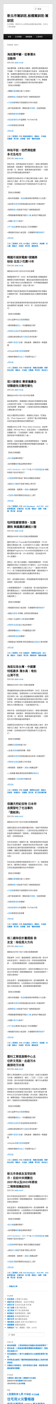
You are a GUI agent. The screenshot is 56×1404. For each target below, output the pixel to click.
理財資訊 (10, 1321)
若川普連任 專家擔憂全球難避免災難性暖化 (22, 383)
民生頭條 (32, 1378)
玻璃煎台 (35, 773)
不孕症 (27, 1394)
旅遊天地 (10, 1302)
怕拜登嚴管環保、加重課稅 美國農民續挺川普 (22, 524)
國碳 (16, 1378)
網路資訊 (10, 1316)
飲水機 (11, 458)
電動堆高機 (16, 113)
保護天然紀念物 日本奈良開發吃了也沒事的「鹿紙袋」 (22, 808)
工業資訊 (39, 36)
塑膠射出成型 (13, 331)
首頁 (9, 36)
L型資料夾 (12, 1394)
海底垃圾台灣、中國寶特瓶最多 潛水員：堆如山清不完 (22, 670)
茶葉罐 (32, 108)
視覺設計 (10, 1327)
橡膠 (17, 463)
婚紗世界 (10, 1319)
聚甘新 (11, 131)
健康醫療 (10, 1324)
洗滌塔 (16, 204)
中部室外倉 (16, 342)
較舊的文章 (12, 1286)
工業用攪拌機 (20, 778)
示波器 (11, 102)
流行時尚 (10, 1310)
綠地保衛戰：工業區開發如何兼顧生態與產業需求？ (27, 1345)
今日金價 (35, 1394)
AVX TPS (26, 469)
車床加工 (20, 356)
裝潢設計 (10, 1313)
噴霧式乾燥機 (20, 351)
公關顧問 (25, 1378)
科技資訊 (10, 1299)
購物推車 (40, 232)
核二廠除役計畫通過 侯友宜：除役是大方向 (22, 940)
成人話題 (10, 1307)
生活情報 (18, 36)
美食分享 (10, 1304)
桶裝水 (14, 96)
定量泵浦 (11, 495)
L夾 (21, 1394)
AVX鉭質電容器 (38, 469)
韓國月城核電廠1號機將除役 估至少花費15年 (22, 259)
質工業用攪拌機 (40, 792)
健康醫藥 (29, 36)
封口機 (28, 215)
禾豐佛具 (10, 1378)
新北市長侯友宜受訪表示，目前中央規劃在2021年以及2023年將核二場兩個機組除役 (22, 1179)
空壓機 (14, 91)
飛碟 (19, 1378)
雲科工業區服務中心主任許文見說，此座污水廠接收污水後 (21, 1060)
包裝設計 (37, 641)
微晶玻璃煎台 (13, 119)
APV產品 (11, 226)
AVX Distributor (14, 469)
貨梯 (10, 125)
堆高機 (23, 198)
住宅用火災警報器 (20, 1399)
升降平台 (15, 221)
